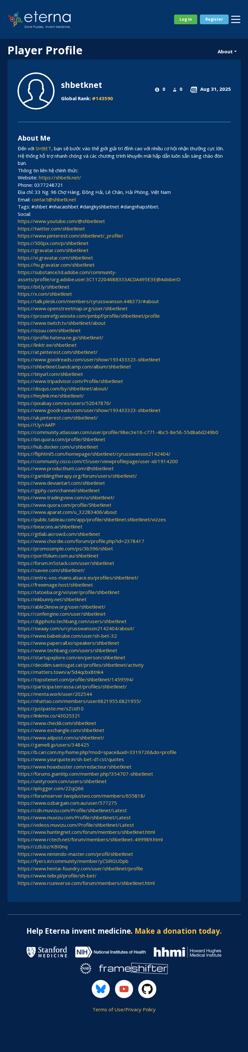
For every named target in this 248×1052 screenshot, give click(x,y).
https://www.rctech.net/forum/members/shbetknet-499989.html (90, 839)
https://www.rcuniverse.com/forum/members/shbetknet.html (86, 883)
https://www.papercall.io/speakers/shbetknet (68, 643)
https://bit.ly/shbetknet (43, 286)
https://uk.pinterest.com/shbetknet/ (58, 417)
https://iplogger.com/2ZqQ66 (51, 788)
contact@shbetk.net (54, 199)
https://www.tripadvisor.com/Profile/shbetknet (70, 381)
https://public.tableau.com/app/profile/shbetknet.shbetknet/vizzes (92, 519)
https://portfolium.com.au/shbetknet (58, 555)
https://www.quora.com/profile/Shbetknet (64, 505)
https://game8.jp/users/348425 (53, 744)
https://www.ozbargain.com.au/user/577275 (67, 803)
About (225, 51)
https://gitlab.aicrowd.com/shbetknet (59, 534)
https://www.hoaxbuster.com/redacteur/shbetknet (74, 766)
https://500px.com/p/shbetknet (53, 243)
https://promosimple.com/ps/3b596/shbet (65, 548)
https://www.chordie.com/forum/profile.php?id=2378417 (81, 541)
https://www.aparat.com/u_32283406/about (67, 512)
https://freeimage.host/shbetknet (55, 584)
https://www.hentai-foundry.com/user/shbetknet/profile (80, 868)
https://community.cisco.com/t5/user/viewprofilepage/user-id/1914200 (98, 461)
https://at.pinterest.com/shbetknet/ (58, 352)
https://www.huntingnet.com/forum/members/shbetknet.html (86, 832)
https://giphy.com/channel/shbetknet (59, 490)
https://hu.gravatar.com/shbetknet (56, 264)
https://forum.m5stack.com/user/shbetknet (66, 563)
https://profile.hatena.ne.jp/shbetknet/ (60, 337)
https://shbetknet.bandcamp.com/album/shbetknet (74, 366)
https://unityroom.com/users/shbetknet (62, 781)
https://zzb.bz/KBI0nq (42, 846)
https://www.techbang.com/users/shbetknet (67, 650)
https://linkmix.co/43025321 (49, 715)
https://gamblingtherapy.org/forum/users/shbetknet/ (77, 476)
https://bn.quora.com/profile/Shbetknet (61, 439)
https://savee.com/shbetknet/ (51, 570)
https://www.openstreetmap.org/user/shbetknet (73, 308)
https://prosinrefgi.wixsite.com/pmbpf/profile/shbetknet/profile (89, 316)
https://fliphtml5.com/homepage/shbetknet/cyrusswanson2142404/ (94, 454)
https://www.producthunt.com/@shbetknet (66, 468)
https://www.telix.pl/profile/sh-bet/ (57, 875)
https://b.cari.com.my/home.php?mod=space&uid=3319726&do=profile (97, 752)
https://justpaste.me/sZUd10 (51, 708)
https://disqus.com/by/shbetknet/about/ (63, 388)
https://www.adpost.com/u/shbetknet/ (61, 737)
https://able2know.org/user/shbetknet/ (62, 606)
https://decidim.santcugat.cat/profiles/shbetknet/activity (81, 665)
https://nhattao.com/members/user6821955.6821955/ (79, 701)
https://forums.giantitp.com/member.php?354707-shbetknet (85, 773)
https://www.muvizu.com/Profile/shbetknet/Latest (74, 817)
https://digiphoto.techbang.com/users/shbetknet (72, 621)
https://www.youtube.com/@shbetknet (61, 221)
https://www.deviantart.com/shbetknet (61, 483)
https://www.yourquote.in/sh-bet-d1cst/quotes (71, 759)
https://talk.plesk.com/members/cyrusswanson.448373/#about (88, 301)
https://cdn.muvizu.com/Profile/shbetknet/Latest (72, 810)
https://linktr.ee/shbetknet (47, 345)
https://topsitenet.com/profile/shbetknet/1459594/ (76, 679)
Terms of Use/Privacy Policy (124, 1009)
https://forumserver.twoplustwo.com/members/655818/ (81, 795)
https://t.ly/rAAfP (37, 424)
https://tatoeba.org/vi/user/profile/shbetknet (68, 592)
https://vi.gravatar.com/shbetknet (55, 257)
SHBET (43, 148)
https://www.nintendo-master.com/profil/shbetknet (75, 854)
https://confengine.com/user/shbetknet (62, 614)
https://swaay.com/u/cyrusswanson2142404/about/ (76, 628)
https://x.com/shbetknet (45, 294)
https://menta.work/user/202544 (55, 694)
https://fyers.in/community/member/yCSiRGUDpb (73, 861)
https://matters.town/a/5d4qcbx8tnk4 (60, 672)
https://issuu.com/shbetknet (49, 330)
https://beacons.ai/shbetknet (50, 526)
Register (214, 19)
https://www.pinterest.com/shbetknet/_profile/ (70, 235)
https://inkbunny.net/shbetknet (52, 599)
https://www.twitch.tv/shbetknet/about (62, 323)
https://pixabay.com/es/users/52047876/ (64, 403)
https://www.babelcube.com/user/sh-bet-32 (67, 635)
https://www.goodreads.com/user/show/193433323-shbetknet (89, 359)
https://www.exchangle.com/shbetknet (61, 730)
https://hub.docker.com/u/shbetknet (58, 446)
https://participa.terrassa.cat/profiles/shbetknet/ (72, 686)
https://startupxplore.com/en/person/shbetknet (71, 657)
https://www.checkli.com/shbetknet (57, 723)
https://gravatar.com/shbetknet (53, 250)
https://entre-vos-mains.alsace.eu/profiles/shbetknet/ (78, 577)
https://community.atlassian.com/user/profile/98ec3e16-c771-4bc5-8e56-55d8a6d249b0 (118, 432)
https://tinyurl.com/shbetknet (50, 374)
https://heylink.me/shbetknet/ (51, 395)
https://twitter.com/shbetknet (51, 228)
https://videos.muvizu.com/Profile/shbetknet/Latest (76, 825)
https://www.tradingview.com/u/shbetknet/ (66, 497)
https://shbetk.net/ (60, 177)
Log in (186, 19)
